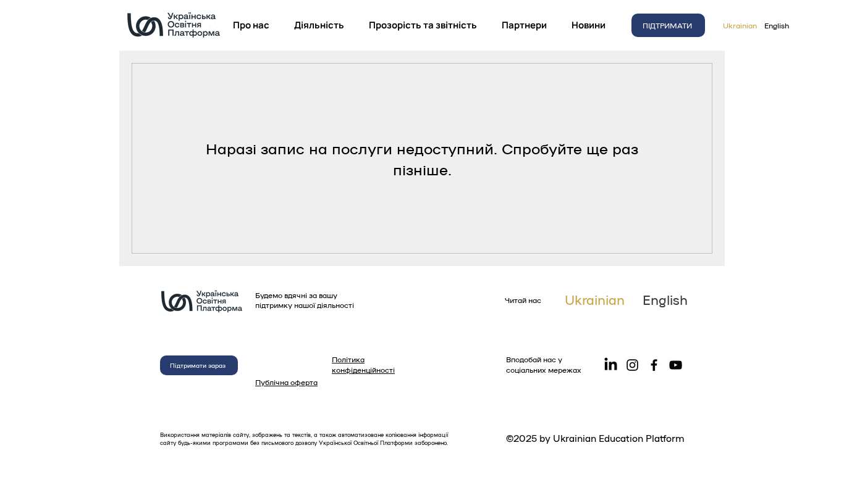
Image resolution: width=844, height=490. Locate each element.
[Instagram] (632, 365)
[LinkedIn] (610, 365)
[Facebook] (654, 365)
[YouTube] (675, 365)
